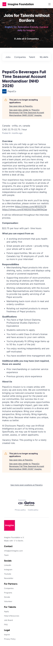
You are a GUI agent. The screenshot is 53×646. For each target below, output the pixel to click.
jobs (7, 57)
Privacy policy (20, 510)
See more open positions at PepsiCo (26, 485)
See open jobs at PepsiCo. (21, 106)
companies (20, 57)
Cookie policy (33, 510)
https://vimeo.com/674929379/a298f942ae (24, 209)
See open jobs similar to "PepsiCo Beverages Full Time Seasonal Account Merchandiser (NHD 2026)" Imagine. (26, 112)
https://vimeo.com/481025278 (30, 206)
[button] (4, 4)
